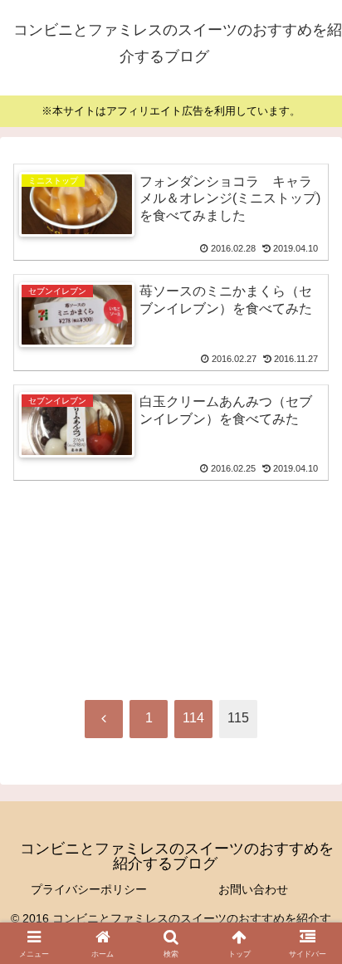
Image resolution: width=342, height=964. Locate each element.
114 (193, 718)
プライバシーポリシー (89, 889)
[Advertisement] (171, 548)
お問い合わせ (253, 889)
